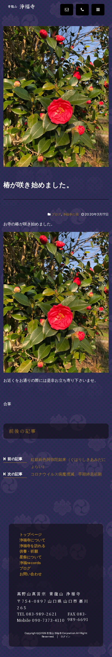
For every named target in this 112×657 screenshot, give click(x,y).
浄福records (30, 563)
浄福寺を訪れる (32, 546)
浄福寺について (32, 540)
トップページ (31, 534)
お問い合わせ (31, 574)
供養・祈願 (29, 551)
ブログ (56, 214)
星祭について (31, 557)
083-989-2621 (41, 614)
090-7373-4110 (48, 620)
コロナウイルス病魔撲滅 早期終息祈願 (66, 474)
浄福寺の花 (71, 214)
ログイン (65, 636)
